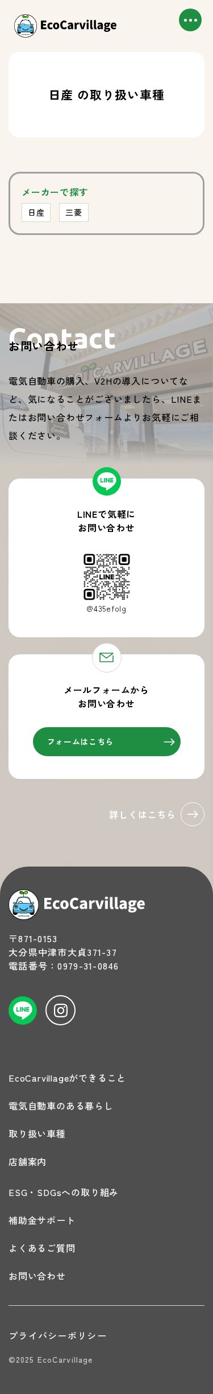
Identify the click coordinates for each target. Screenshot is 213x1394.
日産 (36, 212)
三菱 (73, 212)
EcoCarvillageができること (67, 1077)
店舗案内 (28, 1161)
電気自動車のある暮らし (61, 1105)
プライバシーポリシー (58, 1335)
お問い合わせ (37, 1275)
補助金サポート (42, 1220)
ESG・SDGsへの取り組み (64, 1192)
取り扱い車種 (37, 1133)
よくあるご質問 (42, 1248)
